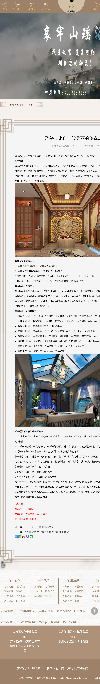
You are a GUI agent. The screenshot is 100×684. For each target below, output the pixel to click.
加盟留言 (79, 596)
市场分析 (67, 586)
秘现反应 (20, 601)
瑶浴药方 (8, 601)
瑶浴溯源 (8, 591)
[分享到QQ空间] (19, 536)
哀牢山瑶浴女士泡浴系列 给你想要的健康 (46, 532)
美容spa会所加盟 (49, 622)
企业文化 (38, 591)
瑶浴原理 (8, 596)
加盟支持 (67, 601)
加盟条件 (67, 591)
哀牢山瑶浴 (28, 611)
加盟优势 (79, 591)
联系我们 (49, 591)
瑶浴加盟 (80, 611)
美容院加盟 (46, 611)
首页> (21, 105)
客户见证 (28, 105)
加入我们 (38, 668)
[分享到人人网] (27, 536)
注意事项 (20, 596)
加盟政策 (67, 596)
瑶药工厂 (49, 596)
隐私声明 (67, 668)
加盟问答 (79, 601)
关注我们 (23, 668)
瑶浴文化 (8, 586)
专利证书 (49, 586)
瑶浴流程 (20, 586)
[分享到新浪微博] (23, 536)
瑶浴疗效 (20, 591)
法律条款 (82, 668)
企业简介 (38, 586)
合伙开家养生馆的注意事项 (39, 526)
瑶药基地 (38, 596)
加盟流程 (79, 586)
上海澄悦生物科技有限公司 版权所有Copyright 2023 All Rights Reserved (53, 678)
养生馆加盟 (63, 611)
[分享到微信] (31, 536)
